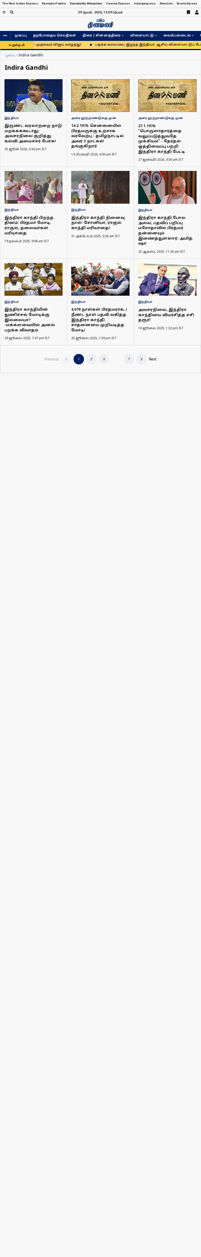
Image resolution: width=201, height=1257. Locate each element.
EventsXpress (187, 3)
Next (153, 359)
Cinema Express (118, 3)
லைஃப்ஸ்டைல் (177, 35)
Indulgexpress (145, 3)
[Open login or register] (197, 12)
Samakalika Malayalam (86, 3)
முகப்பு (21, 35)
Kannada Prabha (54, 3)
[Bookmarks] (188, 12)
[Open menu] (4, 12)
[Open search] (12, 12)
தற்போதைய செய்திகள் (54, 35)
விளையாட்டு (142, 35)
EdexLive (166, 3)
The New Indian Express (20, 3)
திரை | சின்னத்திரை (101, 35)
